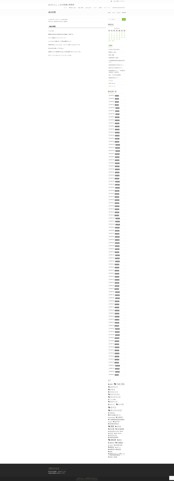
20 (111, 37)
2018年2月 (114, 322)
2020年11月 (114, 221)
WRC (111, 384)
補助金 (112, 447)
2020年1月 (114, 252)
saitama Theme (87, 479)
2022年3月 (114, 172)
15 (116, 35)
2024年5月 (113, 95)
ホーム (65, 7)
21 (114, 37)
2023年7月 (114, 123)
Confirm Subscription (118, 7)
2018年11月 (114, 295)
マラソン (112, 404)
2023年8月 (114, 120)
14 (114, 35)
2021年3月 (114, 209)
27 (111, 39)
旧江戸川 (117, 421)
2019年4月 (114, 279)
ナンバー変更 (112, 399)
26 (109, 39)
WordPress (82, 479)
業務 (112, 426)
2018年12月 (114, 292)
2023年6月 (114, 126)
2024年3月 (113, 98)
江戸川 (119, 426)
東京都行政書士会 (114, 423)
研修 (120, 433)
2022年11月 (114, 147)
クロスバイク (114, 392)
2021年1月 (114, 215)
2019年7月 (114, 270)
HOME (109, 12)
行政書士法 (111, 445)
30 (119, 39)
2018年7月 (114, 307)
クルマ (112, 389)
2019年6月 (114, 273)
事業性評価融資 (112, 417)
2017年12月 (114, 328)
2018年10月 (114, 298)
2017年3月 (114, 356)
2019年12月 (114, 255)
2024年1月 (113, 104)
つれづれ (118, 12)
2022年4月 (114, 169)
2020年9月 (114, 227)
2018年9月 (114, 301)
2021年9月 (114, 190)
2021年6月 (114, 200)
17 (121, 35)
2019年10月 (114, 261)
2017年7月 (114, 344)
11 (124, 34)
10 (121, 34)
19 (109, 37)
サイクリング (115, 397)
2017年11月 (114, 331)
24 (122, 37)
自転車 (100, 7)
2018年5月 (114, 313)
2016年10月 (114, 371)
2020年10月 (114, 224)
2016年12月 (114, 365)
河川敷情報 (120, 429)
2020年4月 (114, 242)
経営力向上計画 (113, 435)
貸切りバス (118, 447)
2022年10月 (114, 150)
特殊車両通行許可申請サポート (116, 65)
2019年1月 (114, 289)
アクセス (111, 80)
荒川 (120, 440)
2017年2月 (114, 359)
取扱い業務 (80, 7)
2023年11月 (114, 111)
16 (119, 35)
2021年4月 (114, 206)
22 (117, 37)
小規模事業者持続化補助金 (117, 419)
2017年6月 (114, 347)
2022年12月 (114, 144)
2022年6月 (114, 163)
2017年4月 (114, 353)
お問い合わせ (88, 7)
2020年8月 (114, 230)
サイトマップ (107, 7)
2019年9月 (114, 264)
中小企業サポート (115, 415)
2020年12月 (114, 218)
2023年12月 (114, 108)
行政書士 (120, 443)
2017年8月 (114, 341)
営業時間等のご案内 (113, 57)
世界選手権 (112, 413)
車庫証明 (112, 449)
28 (114, 39)
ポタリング (114, 402)
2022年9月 (114, 154)
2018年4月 (114, 316)
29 (117, 39)
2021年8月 (114, 193)
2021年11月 (114, 184)
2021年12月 (114, 181)
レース (121, 404)
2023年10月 (114, 114)
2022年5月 (114, 166)
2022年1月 (114, 178)
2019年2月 (114, 285)
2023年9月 (114, 117)
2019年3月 (114, 282)
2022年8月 (114, 157)
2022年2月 (114, 175)
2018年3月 (114, 319)
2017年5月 (114, 350)
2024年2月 (113, 101)
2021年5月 (114, 203)
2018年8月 (114, 304)
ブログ (95, 7)
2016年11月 (114, 368)
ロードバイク (116, 410)
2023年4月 (114, 132)
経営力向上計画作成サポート (116, 67)
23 (119, 37)
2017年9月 (114, 338)
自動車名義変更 (114, 437)
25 (124, 37)
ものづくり (114, 387)
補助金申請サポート (113, 77)
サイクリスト (115, 394)
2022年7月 (114, 160)
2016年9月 (113, 374)
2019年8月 (114, 267)
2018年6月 (114, 310)
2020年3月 (114, 246)
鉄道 (111, 451)
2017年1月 (113, 362)
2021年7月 (114, 196)
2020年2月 (114, 249)
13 (111, 35)
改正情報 (110, 421)
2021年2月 (114, 212)
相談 (116, 433)
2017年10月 (114, 335)
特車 (122, 431)
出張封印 (120, 417)
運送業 (119, 449)
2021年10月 (114, 187)
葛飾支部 (112, 443)
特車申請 (111, 433)
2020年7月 (114, 233)
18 (124, 35)
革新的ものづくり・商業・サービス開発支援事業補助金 (116, 454)
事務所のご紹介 (72, 7)
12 (109, 35)
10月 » (113, 40)
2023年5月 (114, 129)
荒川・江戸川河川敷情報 (115, 75)
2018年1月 (114, 325)
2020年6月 (114, 236)
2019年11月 (114, 258)
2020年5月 (114, 239)
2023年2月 (114, 138)
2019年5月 (114, 276)
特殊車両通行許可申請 (114, 431)
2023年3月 (114, 135)
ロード (113, 407)
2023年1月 (114, 141)
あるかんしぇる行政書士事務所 (62, 19)
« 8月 (109, 40)
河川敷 (112, 429)
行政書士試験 (119, 445)
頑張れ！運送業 (113, 457)
